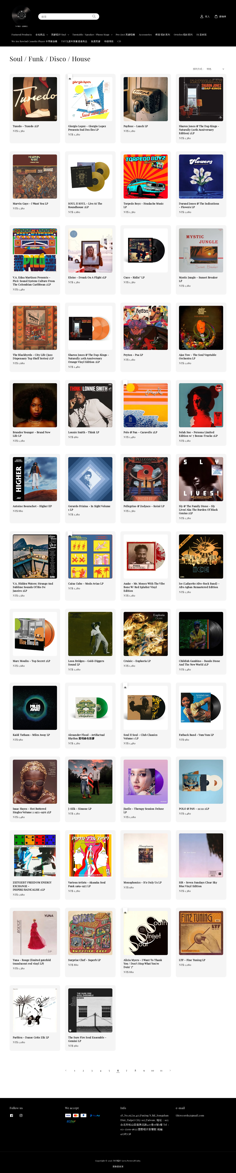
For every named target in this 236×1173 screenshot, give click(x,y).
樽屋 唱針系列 (162, 34)
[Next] (170, 1070)
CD (119, 41)
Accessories (145, 34)
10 (152, 1070)
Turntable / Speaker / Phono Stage (90, 34)
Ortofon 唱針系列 (183, 34)
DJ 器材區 (202, 34)
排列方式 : (198, 68)
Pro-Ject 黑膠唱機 (125, 34)
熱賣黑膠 (95, 41)
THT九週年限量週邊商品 (74, 41)
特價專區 (109, 41)
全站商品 (40, 34)
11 (161, 1070)
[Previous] (66, 1070)
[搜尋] (94, 16)
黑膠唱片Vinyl (58, 34)
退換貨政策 (118, 1166)
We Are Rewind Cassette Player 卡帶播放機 (34, 41)
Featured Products (22, 34)
